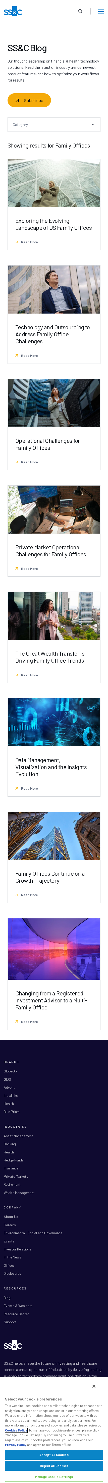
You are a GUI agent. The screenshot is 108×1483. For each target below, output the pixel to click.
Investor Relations (17, 1249)
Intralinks (11, 1095)
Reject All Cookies (54, 1466)
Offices (9, 1265)
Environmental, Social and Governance (33, 1233)
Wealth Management (19, 1192)
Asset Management (18, 1136)
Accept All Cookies (53, 1455)
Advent (9, 1087)
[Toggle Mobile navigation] (101, 11)
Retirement (12, 1184)
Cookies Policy (16, 1430)
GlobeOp (10, 1071)
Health (9, 1103)
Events (9, 1241)
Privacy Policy (15, 1445)
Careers (10, 1225)
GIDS (7, 1079)
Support (10, 1322)
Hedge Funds (14, 1160)
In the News (12, 1257)
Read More (29, 242)
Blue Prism (12, 1111)
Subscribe (33, 100)
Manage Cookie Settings (54, 1477)
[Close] (93, 1386)
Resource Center (16, 1314)
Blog (7, 1297)
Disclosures (12, 1273)
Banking (10, 1144)
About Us (11, 1216)
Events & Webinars (18, 1305)
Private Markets (16, 1176)
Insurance (11, 1168)
